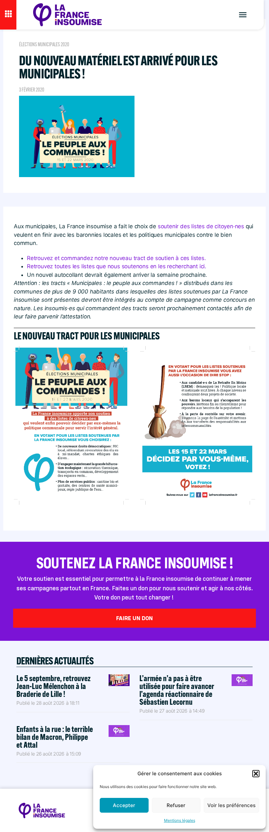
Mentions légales (179, 820)
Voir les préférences (231, 805)
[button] (256, 773)
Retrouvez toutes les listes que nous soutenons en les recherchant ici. (116, 266)
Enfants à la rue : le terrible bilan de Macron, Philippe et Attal (54, 737)
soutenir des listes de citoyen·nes (200, 226)
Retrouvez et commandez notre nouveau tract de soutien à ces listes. (116, 258)
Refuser (176, 805)
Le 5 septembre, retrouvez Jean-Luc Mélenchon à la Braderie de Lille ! (53, 686)
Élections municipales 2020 (44, 44)
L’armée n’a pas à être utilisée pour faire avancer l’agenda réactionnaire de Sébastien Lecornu (176, 690)
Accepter (124, 805)
